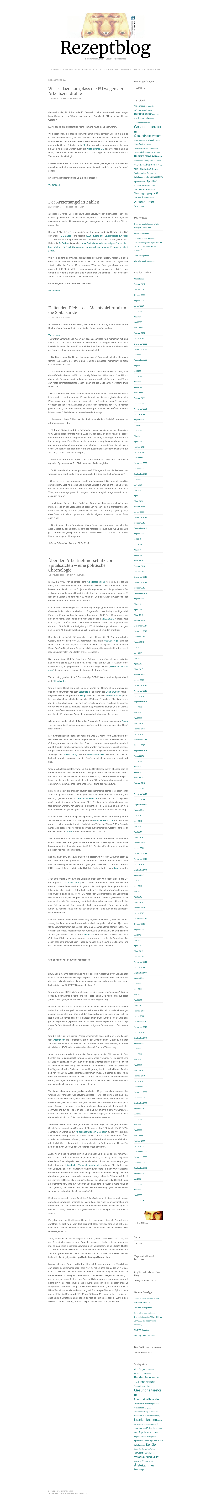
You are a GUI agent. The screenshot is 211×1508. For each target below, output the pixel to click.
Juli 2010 (137, 1048)
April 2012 (138, 945)
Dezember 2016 (140, 685)
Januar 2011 (139, 1016)
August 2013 (139, 875)
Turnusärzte (139, 189)
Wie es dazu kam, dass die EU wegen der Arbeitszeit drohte (85, 91)
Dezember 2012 (140, 918)
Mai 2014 (137, 826)
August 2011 (139, 978)
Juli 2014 (137, 815)
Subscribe (137, 185)
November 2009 (140, 1092)
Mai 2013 (137, 891)
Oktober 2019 (139, 522)
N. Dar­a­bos (65, 235)
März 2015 (138, 777)
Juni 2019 (138, 544)
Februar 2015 (139, 783)
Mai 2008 (137, 1189)
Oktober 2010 (139, 1032)
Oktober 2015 (139, 745)
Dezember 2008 (140, 1151)
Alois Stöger (139, 105)
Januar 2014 (139, 848)
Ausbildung (147, 109)
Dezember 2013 (140, 853)
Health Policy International (147, 69)
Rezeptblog (105, 47)
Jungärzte (147, 144)
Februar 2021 (139, 446)
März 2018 (138, 615)
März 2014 (138, 837)
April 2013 (138, 896)
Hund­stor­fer (60, 680)
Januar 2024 (139, 306)
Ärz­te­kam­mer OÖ (95, 148)
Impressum (126, 69)
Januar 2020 (139, 512)
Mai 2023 (137, 316)
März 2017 (138, 669)
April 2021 (138, 441)
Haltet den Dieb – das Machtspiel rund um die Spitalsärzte (88, 310)
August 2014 (139, 810)
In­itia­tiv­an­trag (74, 882)
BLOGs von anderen (109, 69)
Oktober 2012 (139, 924)
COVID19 (155, 114)
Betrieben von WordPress (60, 1491)
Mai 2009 (137, 1124)
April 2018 (138, 609)
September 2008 (140, 1168)
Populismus (144, 169)
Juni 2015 (138, 761)
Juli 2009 (137, 1113)
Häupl (83, 695)
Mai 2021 (137, 436)
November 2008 (140, 1157)
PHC (136, 169)
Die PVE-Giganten (141, 255)
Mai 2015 (137, 766)
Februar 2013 (139, 907)
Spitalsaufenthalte (141, 177)
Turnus (152, 185)
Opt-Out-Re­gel (111, 640)
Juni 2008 (138, 1184)
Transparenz (146, 185)
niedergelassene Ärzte (152, 160)
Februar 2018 (139, 620)
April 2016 (138, 718)
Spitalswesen (139, 181)
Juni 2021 (138, 430)
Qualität (155, 169)
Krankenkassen (145, 156)
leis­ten (68, 831)
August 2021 (139, 419)
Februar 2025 (139, 284)
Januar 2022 (139, 403)
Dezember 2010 (140, 1021)
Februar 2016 (139, 728)
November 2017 (140, 631)
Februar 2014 (139, 842)
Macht (159, 156)
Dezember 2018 (140, 577)
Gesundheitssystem (147, 135)
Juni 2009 (138, 1119)
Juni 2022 (138, 376)
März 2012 (138, 951)
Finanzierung (146, 118)
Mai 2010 (137, 1059)
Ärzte (144, 197)
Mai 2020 (137, 490)
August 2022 (139, 365)
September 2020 (140, 474)
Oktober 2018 (139, 587)
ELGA (135, 119)
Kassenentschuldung (141, 148)
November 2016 (140, 691)
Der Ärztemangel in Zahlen (73, 202)
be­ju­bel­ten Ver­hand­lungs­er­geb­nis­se (84, 1164)
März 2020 (138, 501)
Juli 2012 (137, 934)
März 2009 (138, 1135)
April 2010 (138, 1065)
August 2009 (139, 1108)
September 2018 (140, 593)
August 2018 (139, 598)
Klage (116, 867)
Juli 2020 (137, 479)
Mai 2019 (137, 549)
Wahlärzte (137, 197)
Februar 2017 (139, 674)
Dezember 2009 (140, 1086)
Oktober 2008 (139, 1162)
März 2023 (138, 327)
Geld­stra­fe (89, 934)
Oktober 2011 (139, 967)
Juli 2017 (137, 647)
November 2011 (140, 962)
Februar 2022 (139, 398)
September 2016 (140, 701)
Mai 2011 (137, 994)
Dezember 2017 (140, 625)
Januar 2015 (139, 788)
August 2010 (139, 1043)
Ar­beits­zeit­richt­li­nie (96, 581)
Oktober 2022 (139, 354)
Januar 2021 (139, 452)
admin (67, 317)
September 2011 (140, 972)
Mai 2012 (137, 940)
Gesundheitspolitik (142, 122)
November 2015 (140, 739)
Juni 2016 (138, 707)
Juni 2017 (138, 653)
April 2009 (138, 1130)
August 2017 (139, 642)
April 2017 (138, 663)
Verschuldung (150, 189)
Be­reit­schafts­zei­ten (96, 754)
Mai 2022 (137, 381)
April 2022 (138, 387)
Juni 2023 (138, 311)
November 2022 (140, 349)
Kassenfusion (153, 148)
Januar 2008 (139, 1200)
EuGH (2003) (70, 754)
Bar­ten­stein (84, 691)
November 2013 (140, 859)
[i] (84, 144)
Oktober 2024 (139, 295)
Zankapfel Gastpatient (143, 233)
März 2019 (138, 560)
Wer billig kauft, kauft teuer (144, 261)
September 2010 (140, 1038)
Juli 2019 (137, 539)
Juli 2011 (137, 983)
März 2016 (138, 723)
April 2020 (138, 495)
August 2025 (139, 278)
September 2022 (140, 360)
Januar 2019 (139, 571)
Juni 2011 (138, 989)
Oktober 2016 (139, 696)
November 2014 (140, 793)
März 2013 (138, 902)
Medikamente (138, 161)
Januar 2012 (139, 956)
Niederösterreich (140, 165)
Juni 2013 (138, 886)
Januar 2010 (139, 1081)
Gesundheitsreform (147, 129)
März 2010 (138, 1070)
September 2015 (140, 750)
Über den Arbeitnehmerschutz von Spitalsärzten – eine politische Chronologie (80, 565)
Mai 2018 (137, 604)
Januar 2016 (139, 734)
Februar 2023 (139, 333)
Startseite (56, 69)
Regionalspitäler (140, 173)
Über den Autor (89, 69)
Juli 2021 (137, 425)
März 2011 (138, 1005)
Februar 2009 (139, 1140)
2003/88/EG (108, 618)
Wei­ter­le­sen (55, 184)
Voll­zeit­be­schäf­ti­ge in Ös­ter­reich (91, 1131)
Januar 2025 (139, 289)
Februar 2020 (139, 506)
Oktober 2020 (139, 468)
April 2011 (138, 1000)
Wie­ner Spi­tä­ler (113, 695)
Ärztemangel (139, 206)
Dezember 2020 (140, 457)
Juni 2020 (138, 484)
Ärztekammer (144, 201)
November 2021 (140, 408)
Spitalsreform (156, 176)
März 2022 (138, 392)
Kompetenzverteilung (152, 152)
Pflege (160, 165)
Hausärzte (139, 143)
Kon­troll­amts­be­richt (87, 798)
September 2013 (140, 869)
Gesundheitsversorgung (141, 140)
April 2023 (138, 322)
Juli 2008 (137, 1178)
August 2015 (139, 755)
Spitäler (151, 181)
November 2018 (140, 582)
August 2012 (139, 929)
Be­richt (124, 721)
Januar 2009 (139, 1146)
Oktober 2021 (139, 414)
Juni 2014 (138, 821)
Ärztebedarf (150, 198)
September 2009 (140, 1103)
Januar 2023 (139, 338)
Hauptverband (154, 140)
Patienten (151, 164)
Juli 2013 (137, 880)
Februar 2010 (139, 1075)
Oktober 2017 (139, 636)
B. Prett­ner (64, 243)
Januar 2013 (139, 913)
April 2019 (138, 555)
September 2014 (140, 804)
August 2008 (139, 1173)
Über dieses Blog (71, 69)
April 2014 (138, 831)
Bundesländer (143, 114)
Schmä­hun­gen (113, 691)
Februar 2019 (139, 566)
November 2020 (140, 463)
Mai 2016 (137, 712)
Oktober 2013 (139, 864)
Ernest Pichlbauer (72, 98)
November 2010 (140, 1027)
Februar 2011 (139, 1010)
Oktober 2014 (139, 799)
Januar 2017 (139, 680)
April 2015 (138, 772)
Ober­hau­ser (59, 1039)
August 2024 (139, 300)
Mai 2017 (137, 658)
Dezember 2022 (140, 343)
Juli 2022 (137, 371)
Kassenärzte (139, 152)
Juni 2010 (138, 1054)
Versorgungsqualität (146, 193)
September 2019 (140, 528)
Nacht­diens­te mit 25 (103, 820)
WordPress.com (79, 1493)
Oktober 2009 (139, 1097)
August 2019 (139, 533)
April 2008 (138, 1195)
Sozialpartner (151, 173)
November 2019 (140, 517)
